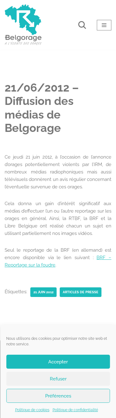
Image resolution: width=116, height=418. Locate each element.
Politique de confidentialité (75, 410)
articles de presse (80, 292)
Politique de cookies (32, 410)
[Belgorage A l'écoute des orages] (23, 25)
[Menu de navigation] (104, 25)
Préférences (58, 396)
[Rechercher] (82, 25)
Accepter (58, 362)
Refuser (58, 379)
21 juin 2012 (43, 292)
